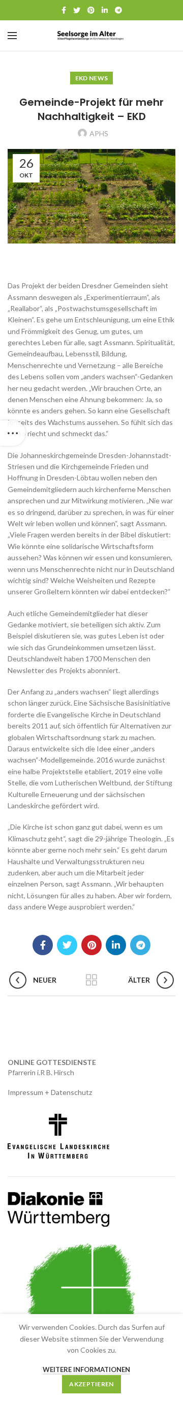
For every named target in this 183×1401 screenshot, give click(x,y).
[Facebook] (64, 10)
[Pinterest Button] (91, 10)
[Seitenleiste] (12, 433)
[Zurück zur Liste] (91, 980)
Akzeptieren (91, 1384)
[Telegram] (118, 10)
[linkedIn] (104, 10)
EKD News (91, 78)
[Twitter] (77, 10)
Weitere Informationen (86, 1369)
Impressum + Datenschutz (50, 1092)
